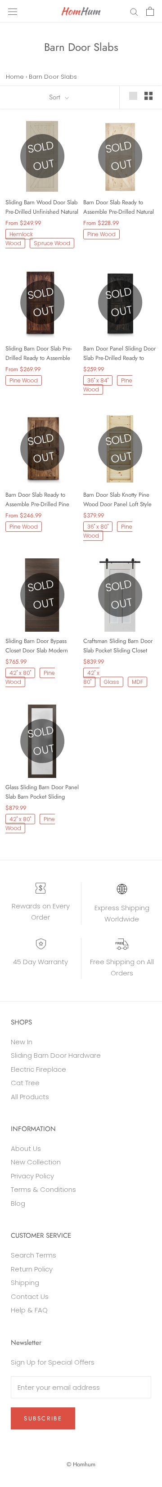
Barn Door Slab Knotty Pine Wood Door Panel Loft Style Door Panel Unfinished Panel (118, 499)
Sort (56, 97)
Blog (18, 1203)
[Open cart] (150, 11)
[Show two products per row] (148, 96)
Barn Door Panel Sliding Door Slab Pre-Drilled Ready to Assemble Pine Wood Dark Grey (119, 353)
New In (21, 1042)
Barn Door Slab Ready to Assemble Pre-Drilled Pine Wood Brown (37, 499)
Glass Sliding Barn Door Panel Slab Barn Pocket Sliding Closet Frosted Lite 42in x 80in (42, 792)
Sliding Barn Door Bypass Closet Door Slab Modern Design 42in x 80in (36, 646)
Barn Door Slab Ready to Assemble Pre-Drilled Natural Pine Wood (118, 207)
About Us (26, 1148)
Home (15, 76)
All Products (30, 1096)
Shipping (25, 1282)
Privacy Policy (32, 1176)
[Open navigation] (12, 11)
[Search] (134, 11)
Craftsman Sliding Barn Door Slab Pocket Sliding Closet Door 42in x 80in (118, 646)
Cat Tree (25, 1082)
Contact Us (30, 1296)
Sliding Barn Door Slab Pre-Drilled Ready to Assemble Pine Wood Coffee (38, 353)
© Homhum (81, 1464)
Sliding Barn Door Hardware (56, 1055)
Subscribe (43, 1418)
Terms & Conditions (43, 1189)
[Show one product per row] (133, 96)
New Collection (36, 1162)
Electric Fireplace (38, 1069)
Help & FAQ (29, 1310)
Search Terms (33, 1255)
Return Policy (32, 1269)
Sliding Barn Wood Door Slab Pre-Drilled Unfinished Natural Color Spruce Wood (41, 207)
